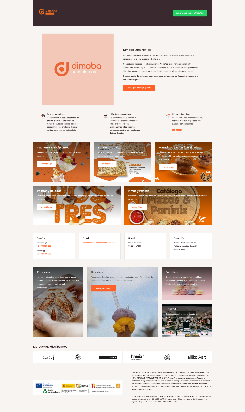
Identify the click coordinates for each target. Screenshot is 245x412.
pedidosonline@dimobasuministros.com (99, 243)
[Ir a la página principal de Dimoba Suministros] (47, 11)
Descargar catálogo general (139, 87)
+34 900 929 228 (44, 246)
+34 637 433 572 (44, 254)
